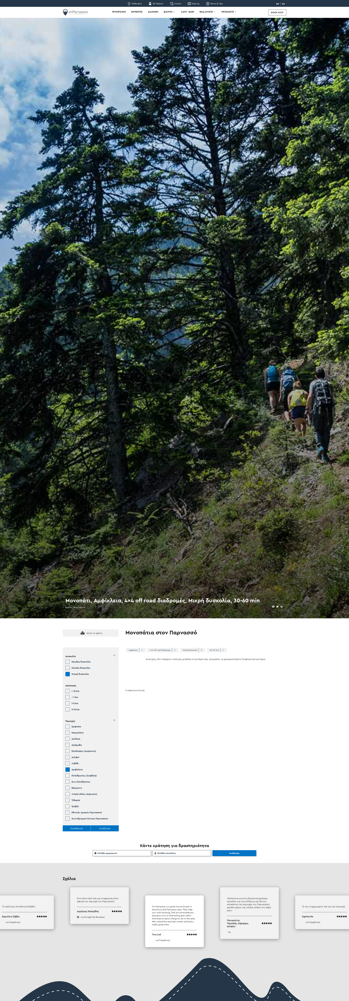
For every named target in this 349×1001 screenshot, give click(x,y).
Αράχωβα (77, 745)
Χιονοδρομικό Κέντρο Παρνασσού (90, 818)
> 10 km (75, 691)
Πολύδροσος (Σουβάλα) (84, 775)
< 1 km (75, 697)
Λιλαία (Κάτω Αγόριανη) (84, 794)
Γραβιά (75, 806)
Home (68, 607)
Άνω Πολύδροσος (81, 781)
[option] (174, 917)
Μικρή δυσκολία (80, 674)
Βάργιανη (77, 787)
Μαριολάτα (77, 732)
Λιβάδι (75, 763)
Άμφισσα (76, 726)
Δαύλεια (76, 738)
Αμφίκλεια (77, 769)
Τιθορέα (76, 800)
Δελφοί (75, 757)
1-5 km (75, 703)
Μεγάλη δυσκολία (81, 661)
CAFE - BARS (187, 11)
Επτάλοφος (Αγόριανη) (84, 751)
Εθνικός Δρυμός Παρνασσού (87, 812)
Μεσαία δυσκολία (81, 667)
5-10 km (75, 709)
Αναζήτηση (234, 853)
